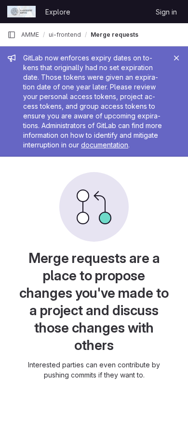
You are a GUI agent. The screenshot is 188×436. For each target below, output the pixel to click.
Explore (57, 12)
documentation (104, 145)
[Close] (176, 58)
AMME (30, 34)
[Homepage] (21, 11)
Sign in (166, 12)
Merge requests (114, 34)
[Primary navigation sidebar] (11, 35)
